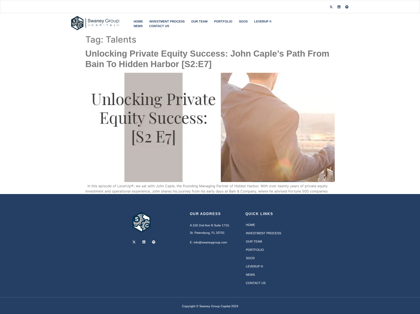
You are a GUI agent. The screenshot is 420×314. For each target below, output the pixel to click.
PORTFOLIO (223, 21)
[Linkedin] (339, 6)
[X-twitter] (331, 6)
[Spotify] (346, 6)
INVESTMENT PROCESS (167, 21)
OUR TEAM (199, 21)
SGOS (243, 21)
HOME (138, 21)
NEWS (138, 26)
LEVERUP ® (262, 21)
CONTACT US (159, 26)
